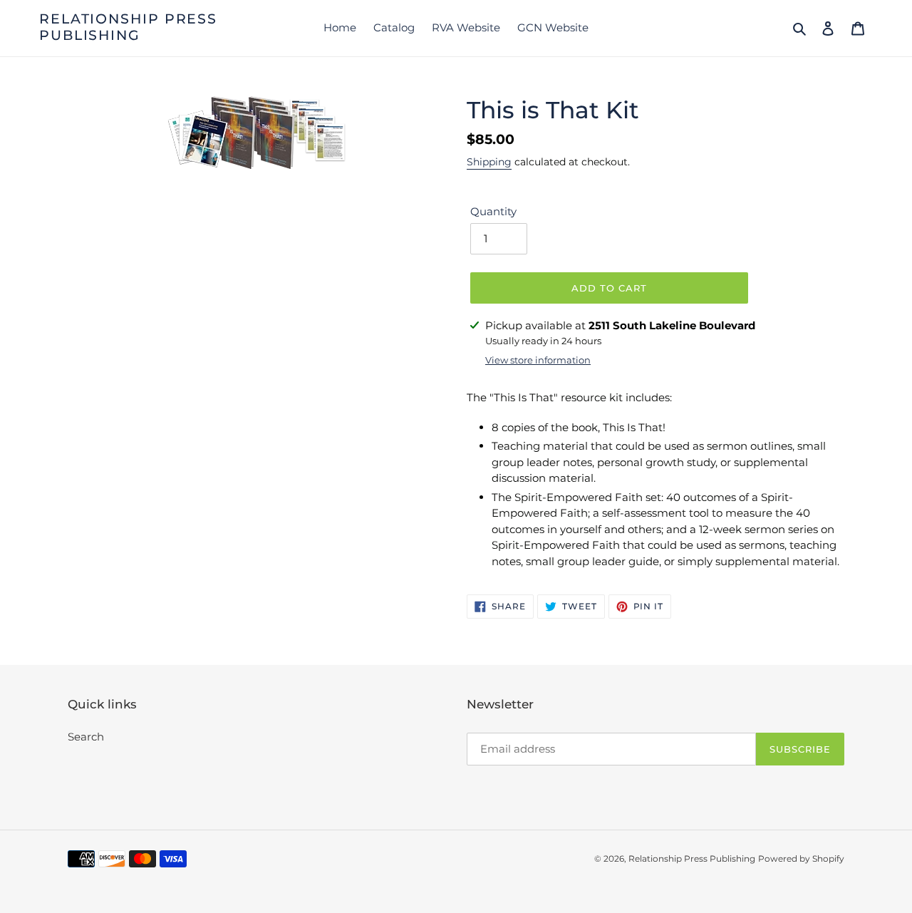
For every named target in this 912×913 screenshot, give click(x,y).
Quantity (493, 211)
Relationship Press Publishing (128, 27)
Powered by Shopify (801, 858)
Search (86, 736)
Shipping (489, 161)
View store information (538, 360)
